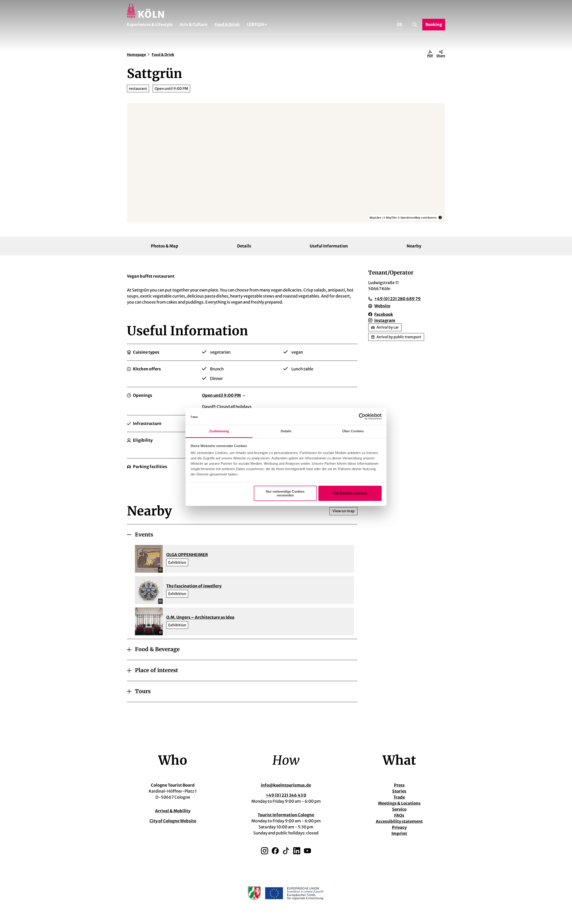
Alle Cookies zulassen (350, 493)
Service (399, 809)
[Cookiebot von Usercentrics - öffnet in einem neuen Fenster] (362, 416)
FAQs (399, 815)
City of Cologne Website (172, 820)
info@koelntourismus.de (286, 785)
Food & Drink (227, 24)
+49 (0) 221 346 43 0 (286, 795)
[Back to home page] (286, 11)
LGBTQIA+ (257, 24)
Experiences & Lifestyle (149, 24)
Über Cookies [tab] (353, 431)
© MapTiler (390, 217)
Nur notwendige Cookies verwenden (285, 493)
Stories (399, 791)
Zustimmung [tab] (219, 431)
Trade (399, 797)
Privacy (399, 827)
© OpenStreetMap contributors (417, 217)
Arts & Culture (193, 24)
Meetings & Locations (399, 803)
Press (399, 785)
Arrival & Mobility (172, 810)
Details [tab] (286, 431)
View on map (343, 511)
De (399, 24)
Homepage (136, 54)
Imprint (399, 833)
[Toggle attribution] (440, 217)
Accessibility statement (399, 821)
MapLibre (375, 217)
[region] (286, 162)
